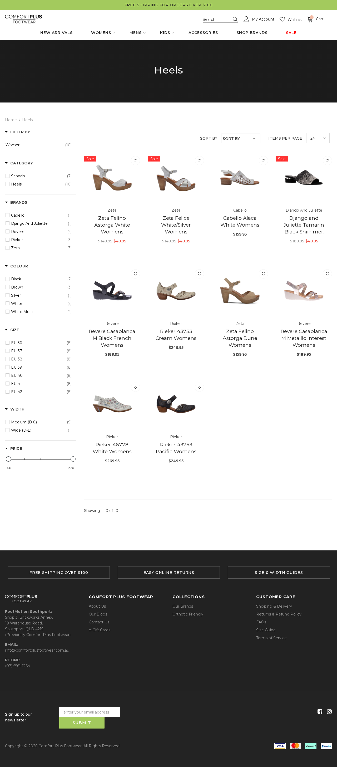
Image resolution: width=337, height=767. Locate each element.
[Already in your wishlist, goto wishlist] (135, 160)
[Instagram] (328, 712)
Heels (27, 120)
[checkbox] (39, 145)
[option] (59, 572)
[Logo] (23, 19)
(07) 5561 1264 (17, 665)
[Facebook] (319, 712)
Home (11, 120)
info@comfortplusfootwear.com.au (37, 650)
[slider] (8, 459)
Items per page (285, 138)
